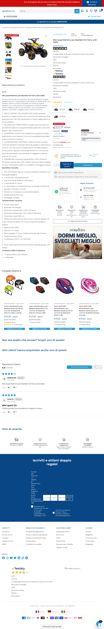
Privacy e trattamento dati (36, 538)
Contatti (5, 538)
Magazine (89, 544)
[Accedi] (87, 11)
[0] (100, 11)
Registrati (89, 535)
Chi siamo (5, 532)
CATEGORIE (11, 16)
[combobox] (59, 498)
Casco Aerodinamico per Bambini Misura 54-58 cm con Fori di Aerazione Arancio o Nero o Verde (13, 309)
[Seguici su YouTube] (11, 558)
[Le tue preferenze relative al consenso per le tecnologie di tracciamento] (100, 625)
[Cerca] (77, 11)
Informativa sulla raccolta (52, 627)
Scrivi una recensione (79, 367)
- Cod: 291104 (19, 303)
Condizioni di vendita (33, 544)
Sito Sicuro (60, 535)
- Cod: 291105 (44, 303)
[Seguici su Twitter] (15, 558)
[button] (58, 102)
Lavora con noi (7, 541)
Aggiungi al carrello (67, 165)
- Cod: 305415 (69, 303)
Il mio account (91, 538)
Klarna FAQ (60, 541)
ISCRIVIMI (69, 498)
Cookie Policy (31, 541)
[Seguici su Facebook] (3, 558)
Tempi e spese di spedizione (36, 535)
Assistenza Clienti (62, 532)
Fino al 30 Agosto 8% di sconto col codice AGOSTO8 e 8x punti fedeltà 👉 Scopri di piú (52, 3)
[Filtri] (95, 367)
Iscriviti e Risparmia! (92, 3)
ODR (58, 538)
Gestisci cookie (61, 547)
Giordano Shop (7, 27)
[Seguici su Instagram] (7, 558)
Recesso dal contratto (64, 544)
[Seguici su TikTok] (22, 558)
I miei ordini (90, 541)
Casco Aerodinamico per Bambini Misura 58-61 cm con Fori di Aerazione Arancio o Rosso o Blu (38, 309)
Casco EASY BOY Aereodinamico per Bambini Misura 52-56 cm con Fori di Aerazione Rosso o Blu (63, 310)
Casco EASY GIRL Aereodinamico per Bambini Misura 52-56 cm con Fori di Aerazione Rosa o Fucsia (89, 310)
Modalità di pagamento (35, 532)
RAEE (4, 544)
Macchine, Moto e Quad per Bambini (26, 27)
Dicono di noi (7, 535)
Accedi (88, 532)
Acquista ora (87, 165)
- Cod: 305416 (94, 303)
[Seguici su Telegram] (26, 558)
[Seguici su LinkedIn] (18, 558)
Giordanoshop (60, 34)
